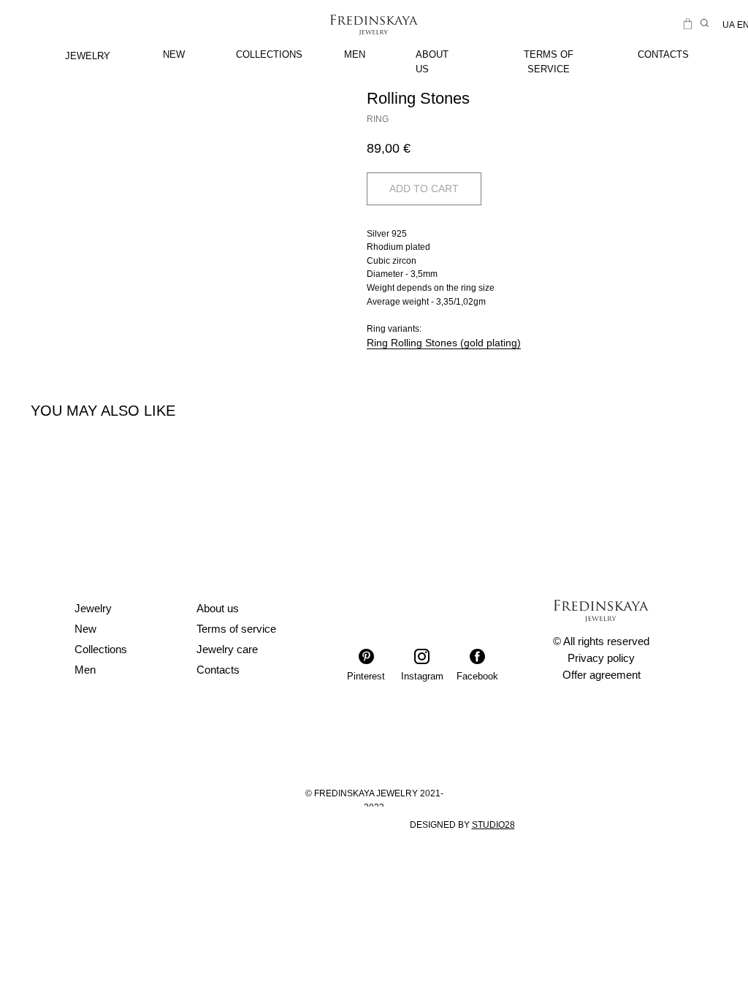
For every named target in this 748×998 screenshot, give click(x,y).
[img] (103, 56)
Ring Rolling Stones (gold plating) (444, 342)
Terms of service (236, 628)
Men (85, 669)
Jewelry (93, 608)
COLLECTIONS (269, 54)
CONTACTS (663, 54)
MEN (354, 54)
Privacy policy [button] (601, 658)
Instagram (422, 676)
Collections (101, 649)
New (85, 628)
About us (217, 608)
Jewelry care (227, 649)
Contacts (218, 669)
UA (728, 25)
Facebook (477, 676)
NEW (174, 54)
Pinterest (366, 676)
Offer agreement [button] (601, 674)
